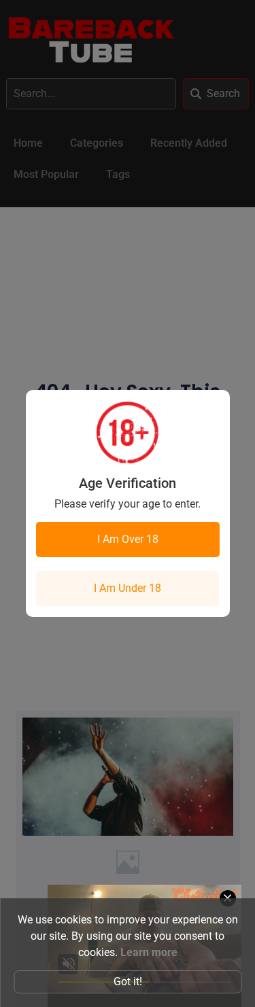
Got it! (128, 981)
